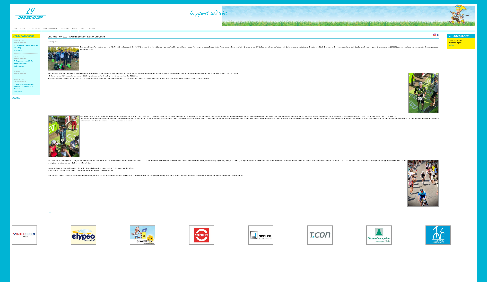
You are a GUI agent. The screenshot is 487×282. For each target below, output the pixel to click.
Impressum (15, 97)
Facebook (91, 28)
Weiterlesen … (19, 50)
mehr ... (451, 45)
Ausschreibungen (50, 28)
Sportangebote (34, 28)
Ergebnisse (64, 28)
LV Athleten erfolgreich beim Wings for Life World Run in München (24, 86)
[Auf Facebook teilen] (438, 35)
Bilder (82, 28)
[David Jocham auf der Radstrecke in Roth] (423, 183)
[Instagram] (434, 35)
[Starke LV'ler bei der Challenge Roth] (63, 58)
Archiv (22, 28)
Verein (74, 28)
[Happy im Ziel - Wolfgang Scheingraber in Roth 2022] (423, 93)
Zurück (50, 212)
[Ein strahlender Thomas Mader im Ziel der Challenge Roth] (64, 136)
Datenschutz (16, 99)
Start (15, 28)
